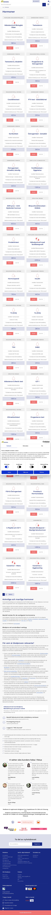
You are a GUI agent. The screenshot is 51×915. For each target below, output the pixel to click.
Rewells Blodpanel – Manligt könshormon (37, 529)
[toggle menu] (48, 4)
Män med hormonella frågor (10, 671)
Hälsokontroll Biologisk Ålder (13, 26)
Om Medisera (5, 855)
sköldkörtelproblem (15, 676)
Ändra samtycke (6, 878)
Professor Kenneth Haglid (8, 856)
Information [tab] (25, 445)
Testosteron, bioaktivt (13, 62)
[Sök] (44, 4)
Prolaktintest (13, 242)
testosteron (41, 619)
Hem (3, 7)
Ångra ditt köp (20, 881)
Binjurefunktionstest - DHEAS (37, 207)
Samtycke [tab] (9, 445)
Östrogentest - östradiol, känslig (13, 169)
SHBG (37, 347)
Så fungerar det (6, 860)
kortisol (46, 619)
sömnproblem (39, 692)
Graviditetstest (13, 100)
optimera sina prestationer (40, 685)
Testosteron (37, 25)
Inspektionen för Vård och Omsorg (9, 865)
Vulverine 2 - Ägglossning (37, 567)
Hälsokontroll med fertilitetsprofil (37, 243)
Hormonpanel (13, 279)
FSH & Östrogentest (13, 491)
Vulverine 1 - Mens (13, 566)
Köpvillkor (20, 874)
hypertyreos (32, 678)
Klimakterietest (13, 417)
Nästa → (11, 594)
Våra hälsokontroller (7, 861)
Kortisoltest (13, 134)
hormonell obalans (16, 655)
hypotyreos (25, 678)
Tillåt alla (42, 472)
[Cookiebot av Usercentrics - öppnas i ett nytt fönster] (43, 442)
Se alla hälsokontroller (25, 912)
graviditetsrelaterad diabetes (23, 663)
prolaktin (5, 620)
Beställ (9, 48)
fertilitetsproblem (44, 653)
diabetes (26, 681)
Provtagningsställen (7, 863)
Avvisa (9, 472)
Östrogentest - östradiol (37, 134)
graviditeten (21, 660)
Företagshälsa (5, 868)
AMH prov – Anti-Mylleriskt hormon (13, 207)
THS (22, 620)
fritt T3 (25, 620)
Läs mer (18, 48)
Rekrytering (35, 856)
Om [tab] (42, 445)
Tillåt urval (25, 472)
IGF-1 (37, 381)
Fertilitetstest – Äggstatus (37, 169)
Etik (18, 879)
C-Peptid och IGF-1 (13, 528)
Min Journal (35, 1)
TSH (13, 347)
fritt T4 (30, 620)
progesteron (35, 619)
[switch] (19, 467)
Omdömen (20, 856)
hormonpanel (17, 623)
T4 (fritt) (37, 313)
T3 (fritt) (13, 313)
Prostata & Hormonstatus (37, 493)
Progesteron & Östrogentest (37, 63)
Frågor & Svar (5, 876)
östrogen (30, 619)
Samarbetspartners (6, 866)
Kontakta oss (35, 855)
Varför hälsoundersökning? (23, 855)
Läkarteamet (5, 858)
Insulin (37, 279)
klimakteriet (6, 667)
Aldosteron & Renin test (13, 381)
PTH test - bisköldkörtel (37, 100)
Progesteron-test (37, 417)
